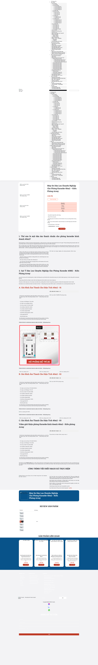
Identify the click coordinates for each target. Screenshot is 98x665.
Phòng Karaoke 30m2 (57, 63)
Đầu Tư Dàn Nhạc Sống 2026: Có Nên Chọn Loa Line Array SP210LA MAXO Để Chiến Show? (31, 513)
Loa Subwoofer (56, 18)
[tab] (29, 513)
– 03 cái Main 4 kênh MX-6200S (25, 393)
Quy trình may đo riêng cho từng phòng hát (60, 476)
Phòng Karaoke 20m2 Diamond (60, 61)
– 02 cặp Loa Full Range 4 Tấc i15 (26, 389)
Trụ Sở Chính (54, 86)
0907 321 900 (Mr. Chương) (49, 587)
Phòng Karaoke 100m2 (57, 69)
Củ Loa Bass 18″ (56, 28)
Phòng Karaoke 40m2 (57, 65)
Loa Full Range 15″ (58, 9)
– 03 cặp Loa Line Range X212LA (26, 303)
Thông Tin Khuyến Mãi (56, 83)
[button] (58, 90)
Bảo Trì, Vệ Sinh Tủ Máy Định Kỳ (58, 144)
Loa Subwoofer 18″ (58, 21)
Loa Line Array (56, 11)
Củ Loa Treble (54, 30)
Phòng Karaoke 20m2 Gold (59, 60)
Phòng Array (55, 71)
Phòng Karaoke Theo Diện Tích (58, 57)
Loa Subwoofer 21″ (58, 22)
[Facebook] (68, 597)
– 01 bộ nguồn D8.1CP (23, 314)
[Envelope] (78, 597)
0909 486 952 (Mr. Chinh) (49, 585)
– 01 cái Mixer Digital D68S (24, 310)
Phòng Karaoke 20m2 (57, 58)
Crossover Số (54, 32)
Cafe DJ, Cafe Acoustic (56, 49)
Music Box (54, 44)
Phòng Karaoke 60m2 (57, 67)
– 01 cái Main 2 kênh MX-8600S (25, 308)
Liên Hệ (52, 85)
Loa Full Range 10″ (58, 7)
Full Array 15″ (57, 14)
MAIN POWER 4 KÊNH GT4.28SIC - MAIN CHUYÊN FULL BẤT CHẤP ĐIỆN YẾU (31, 524)
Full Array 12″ (57, 13)
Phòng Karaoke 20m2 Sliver (59, 59)
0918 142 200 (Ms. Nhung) (49, 589)
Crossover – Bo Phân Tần (57, 31)
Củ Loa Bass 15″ (56, 26)
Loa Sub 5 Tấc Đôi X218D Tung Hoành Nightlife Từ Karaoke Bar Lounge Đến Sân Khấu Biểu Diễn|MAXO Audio (30, 521)
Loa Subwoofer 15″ (58, 20)
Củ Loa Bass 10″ (56, 24)
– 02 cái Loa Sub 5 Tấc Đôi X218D (26, 305)
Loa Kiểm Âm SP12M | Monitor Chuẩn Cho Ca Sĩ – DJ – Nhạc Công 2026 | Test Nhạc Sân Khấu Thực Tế (31, 518)
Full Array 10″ (57, 12)
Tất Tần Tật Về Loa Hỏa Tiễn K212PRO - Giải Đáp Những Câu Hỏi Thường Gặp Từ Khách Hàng (31, 515)
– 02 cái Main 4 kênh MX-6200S (25, 307)
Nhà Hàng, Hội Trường (56, 48)
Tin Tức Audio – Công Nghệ (57, 84)
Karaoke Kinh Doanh (56, 43)
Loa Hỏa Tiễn (55, 10)
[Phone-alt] (76, 597)
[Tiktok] (73, 597)
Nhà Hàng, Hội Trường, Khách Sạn (58, 78)
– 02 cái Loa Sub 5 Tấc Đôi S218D (26, 444)
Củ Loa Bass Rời (55, 23)
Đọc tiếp (26, 564)
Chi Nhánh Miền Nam (56, 88)
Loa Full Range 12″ (58, 8)
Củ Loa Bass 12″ (56, 25)
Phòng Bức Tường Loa (57, 72)
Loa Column (55, 4)
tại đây (70, 487)
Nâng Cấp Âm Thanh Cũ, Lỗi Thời (58, 143)
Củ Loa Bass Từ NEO (57, 29)
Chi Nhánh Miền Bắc (56, 87)
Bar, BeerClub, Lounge (56, 46)
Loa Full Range (56, 5)
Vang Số (54, 131)
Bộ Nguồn (55, 39)
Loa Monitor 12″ (57, 16)
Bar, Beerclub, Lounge (56, 165)
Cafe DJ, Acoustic (55, 80)
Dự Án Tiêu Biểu (54, 76)
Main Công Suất (55, 34)
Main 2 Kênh (55, 35)
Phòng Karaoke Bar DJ (57, 73)
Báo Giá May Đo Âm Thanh (56, 54)
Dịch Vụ (52, 50)
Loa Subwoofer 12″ (58, 19)
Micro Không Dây (55, 37)
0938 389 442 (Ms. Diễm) (49, 578)
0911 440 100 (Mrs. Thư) (48, 580)
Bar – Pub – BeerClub (56, 79)
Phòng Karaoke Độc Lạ (56, 70)
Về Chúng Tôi (53, 92)
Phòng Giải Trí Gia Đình (56, 45)
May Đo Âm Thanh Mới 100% (57, 51)
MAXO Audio (29, 462)
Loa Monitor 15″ (57, 17)
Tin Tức (52, 82)
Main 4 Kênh (55, 36)
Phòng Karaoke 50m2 (57, 66)
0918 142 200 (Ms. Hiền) (48, 582)
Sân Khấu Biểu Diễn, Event (57, 47)
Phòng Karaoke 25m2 (57, 62)
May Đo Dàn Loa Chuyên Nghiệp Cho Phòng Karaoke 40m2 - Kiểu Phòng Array (43, 495)
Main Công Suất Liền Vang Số (58, 33)
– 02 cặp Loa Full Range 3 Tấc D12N (26, 442)
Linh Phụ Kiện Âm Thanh (57, 132)
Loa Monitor (55, 15)
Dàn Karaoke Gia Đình (56, 55)
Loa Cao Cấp (54, 3)
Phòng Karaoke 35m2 (57, 64)
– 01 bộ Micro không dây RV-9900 (26, 312)
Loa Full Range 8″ (57, 6)
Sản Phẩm (52, 93)
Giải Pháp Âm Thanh (55, 42)
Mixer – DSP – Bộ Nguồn (56, 38)
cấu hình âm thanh (28, 283)
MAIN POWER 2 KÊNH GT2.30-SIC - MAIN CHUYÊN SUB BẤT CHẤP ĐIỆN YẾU (31, 527)
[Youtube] (71, 597)
